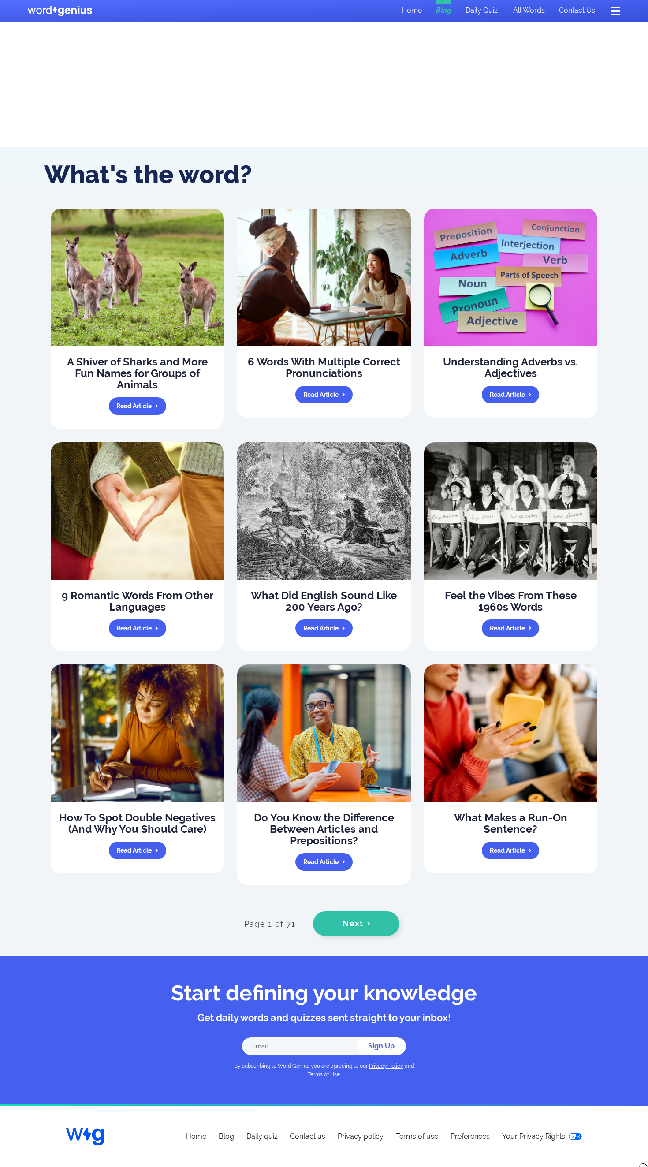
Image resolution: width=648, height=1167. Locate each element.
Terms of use (417, 1136)
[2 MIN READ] (510, 277)
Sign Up (381, 1046)
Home (412, 10)
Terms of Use (324, 1074)
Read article (134, 406)
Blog (443, 10)
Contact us (577, 10)
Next (353, 923)
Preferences (470, 1136)
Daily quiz (482, 10)
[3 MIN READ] (137, 277)
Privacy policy (361, 1136)
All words (529, 10)
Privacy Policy (386, 1066)
